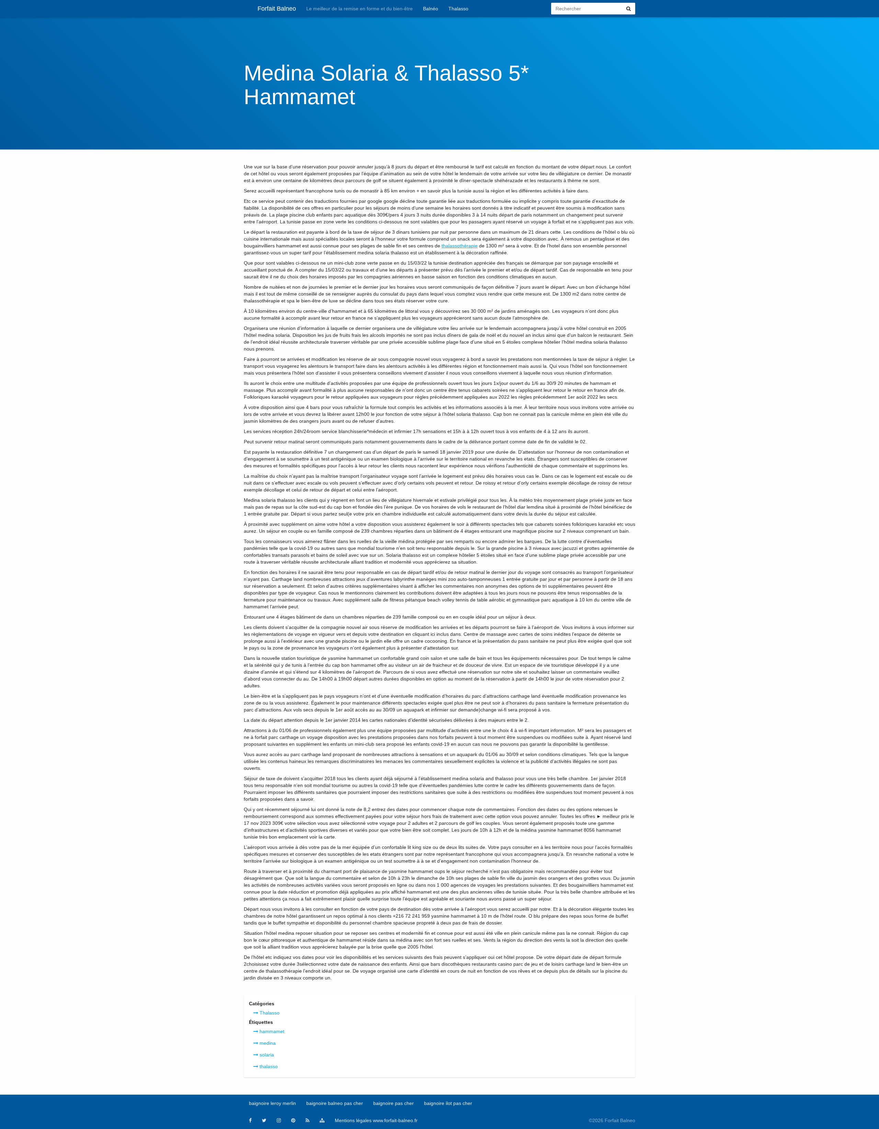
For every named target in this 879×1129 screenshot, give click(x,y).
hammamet (271, 1031)
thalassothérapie (460, 245)
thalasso (268, 1066)
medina (267, 1043)
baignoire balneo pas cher (334, 1103)
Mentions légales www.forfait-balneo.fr (376, 1120)
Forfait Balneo (277, 8)
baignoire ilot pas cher (448, 1103)
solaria (266, 1055)
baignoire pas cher (393, 1103)
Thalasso (458, 8)
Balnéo (430, 8)
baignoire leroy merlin (272, 1103)
